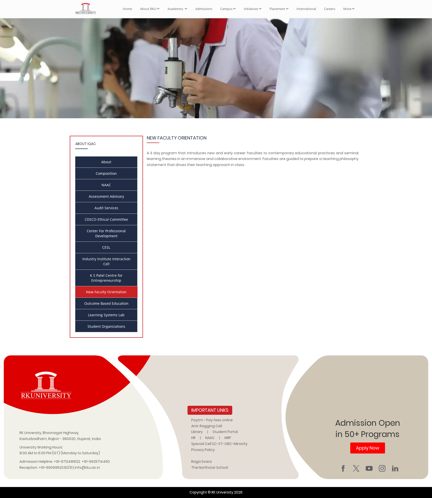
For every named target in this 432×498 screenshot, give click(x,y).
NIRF (227, 437)
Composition (106, 173)
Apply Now (367, 448)
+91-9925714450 (96, 461)
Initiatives (251, 8)
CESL (106, 247)
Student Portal (225, 431)
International (306, 8)
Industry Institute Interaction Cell (106, 261)
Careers (329, 8)
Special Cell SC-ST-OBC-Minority (219, 443)
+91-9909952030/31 (56, 467)
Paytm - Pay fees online (212, 420)
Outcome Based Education (106, 303)
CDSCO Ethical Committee (106, 219)
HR (193, 437)
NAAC (106, 184)
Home (127, 8)
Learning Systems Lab (106, 314)
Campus (226, 8)
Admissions (203, 8)
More (347, 8)
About (106, 162)
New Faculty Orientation (106, 292)
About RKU (148, 8)
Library (197, 431)
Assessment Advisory (106, 196)
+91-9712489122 (67, 461)
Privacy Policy (203, 449)
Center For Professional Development (106, 233)
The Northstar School (209, 467)
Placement (277, 8)
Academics (176, 8)
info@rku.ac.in (87, 467)
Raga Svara (201, 461)
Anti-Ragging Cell (206, 426)
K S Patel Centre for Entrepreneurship (106, 278)
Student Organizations (106, 326)
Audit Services (106, 208)
